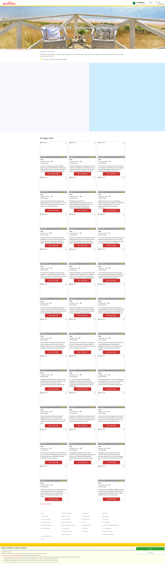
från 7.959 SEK (111, 174)
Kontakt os (105, 513)
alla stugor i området (46, 504)
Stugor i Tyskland (66, 534)
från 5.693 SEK (53, 499)
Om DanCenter (86, 519)
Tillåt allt (150, 548)
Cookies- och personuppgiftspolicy (111, 525)
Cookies (84, 522)
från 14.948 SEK (54, 174)
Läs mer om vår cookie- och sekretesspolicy (11, 555)
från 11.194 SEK (54, 389)
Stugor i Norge (65, 528)
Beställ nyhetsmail (46, 528)
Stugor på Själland (66, 519)
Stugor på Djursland (66, 522)
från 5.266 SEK (53, 245)
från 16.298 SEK (83, 462)
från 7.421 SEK (111, 389)
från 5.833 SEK (82, 280)
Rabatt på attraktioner (47, 525)
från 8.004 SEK (111, 499)
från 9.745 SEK (53, 280)
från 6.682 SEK (111, 315)
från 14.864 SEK (111, 280)
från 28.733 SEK (83, 389)
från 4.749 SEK (53, 425)
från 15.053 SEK (83, 245)
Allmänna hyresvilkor (108, 531)
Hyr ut (43, 539)
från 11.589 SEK (82, 174)
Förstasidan (8, 49)
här (39, 555)
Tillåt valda (150, 552)
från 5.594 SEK (111, 425)
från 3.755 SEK (82, 352)
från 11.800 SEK (54, 210)
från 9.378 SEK (82, 425)
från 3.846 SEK (53, 315)
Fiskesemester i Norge (67, 531)
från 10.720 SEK (83, 315)
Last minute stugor (46, 522)
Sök (151, 2)
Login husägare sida (46, 536)
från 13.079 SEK (111, 210)
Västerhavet (27, 49)
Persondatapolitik (86, 525)
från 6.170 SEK (111, 245)
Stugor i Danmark (66, 516)
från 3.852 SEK (111, 352)
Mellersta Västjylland (20, 49)
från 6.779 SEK (82, 210)
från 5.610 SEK (111, 462)
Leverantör (85, 531)
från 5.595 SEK (53, 462)
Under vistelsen (86, 516)
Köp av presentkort (46, 519)
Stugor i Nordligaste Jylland (68, 525)
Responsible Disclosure (108, 534)
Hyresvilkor (85, 528)
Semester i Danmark (67, 513)
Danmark (13, 49)
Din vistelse (105, 519)
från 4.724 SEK (53, 352)
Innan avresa (85, 513)
